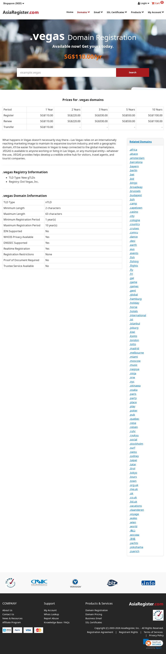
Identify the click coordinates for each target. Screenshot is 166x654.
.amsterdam (137, 158)
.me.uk (134, 489)
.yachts (134, 543)
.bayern (134, 166)
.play (132, 406)
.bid (132, 179)
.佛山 (132, 530)
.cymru (134, 232)
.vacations (136, 506)
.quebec (134, 419)
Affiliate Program (11, 622)
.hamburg (136, 299)
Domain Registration (96, 610)
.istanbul (135, 323)
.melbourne (137, 352)
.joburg (134, 328)
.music (133, 365)
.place (133, 402)
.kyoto (133, 336)
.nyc (132, 381)
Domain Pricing (93, 614)
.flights (134, 265)
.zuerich (134, 551)
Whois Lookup (51, 614)
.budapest (136, 195)
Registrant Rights (128, 632)
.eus (132, 249)
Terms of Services (153, 632)
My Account (155, 12)
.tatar (133, 464)
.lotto (133, 344)
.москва (134, 535)
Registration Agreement (100, 632)
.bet (132, 174)
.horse (133, 307)
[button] (13, 3)
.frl (131, 274)
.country (135, 224)
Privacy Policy (156, 635)
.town (133, 481)
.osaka (133, 390)
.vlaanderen (137, 510)
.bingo (133, 183)
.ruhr (133, 431)
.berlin (133, 170)
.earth (133, 245)
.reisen (134, 427)
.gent (133, 290)
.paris (133, 394)
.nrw (132, 377)
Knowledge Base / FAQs (57, 622)
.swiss (133, 452)
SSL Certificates (116, 12)
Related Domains (141, 141)
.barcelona (136, 162)
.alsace (134, 154)
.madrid (134, 348)
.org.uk (134, 485)
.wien (133, 522)
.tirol (132, 468)
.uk (131, 493)
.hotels (134, 311)
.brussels (135, 191)
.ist (131, 319)
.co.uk (133, 497)
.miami (134, 356)
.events (134, 253)
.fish (132, 257)
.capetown (136, 207)
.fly (131, 270)
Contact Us (8, 614)
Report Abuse (51, 618)
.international (138, 315)
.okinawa (135, 385)
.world (133, 526)
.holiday (134, 303)
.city (132, 216)
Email (97, 12)
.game (133, 282)
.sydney (134, 456)
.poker (133, 410)
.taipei (133, 460)
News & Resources (12, 618)
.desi (132, 241)
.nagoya (134, 369)
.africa (133, 149)
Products (136, 12)
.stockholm (136, 443)
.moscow (135, 361)
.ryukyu (134, 435)
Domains (82, 12)
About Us (7, 610)
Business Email (93, 618)
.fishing (134, 261)
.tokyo (133, 472)
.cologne (135, 220)
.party (133, 398)
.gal (132, 278)
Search (132, 72)
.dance (134, 236)
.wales (133, 518)
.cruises (134, 228)
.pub (132, 414)
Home (69, 12)
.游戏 (132, 539)
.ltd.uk (133, 501)
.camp (133, 203)
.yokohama (136, 547)
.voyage (134, 514)
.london (134, 340)
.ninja (133, 373)
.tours (133, 476)
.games (134, 286)
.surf (132, 448)
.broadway (136, 187)
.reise (133, 423)
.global (134, 294)
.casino (134, 212)
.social (133, 439)
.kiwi (132, 332)
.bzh (132, 199)
